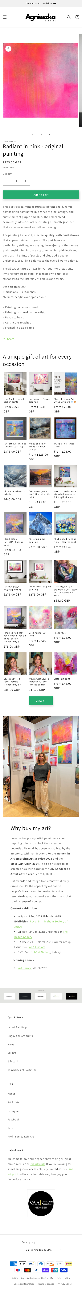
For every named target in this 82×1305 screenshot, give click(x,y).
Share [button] (10, 339)
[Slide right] (49, 134)
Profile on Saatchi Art (21, 1136)
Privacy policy (65, 1283)
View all (41, 700)
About (11, 1093)
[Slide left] (32, 134)
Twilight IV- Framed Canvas (64, 445)
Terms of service (46, 1283)
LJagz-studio (26, 1278)
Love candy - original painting (40, 588)
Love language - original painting (12, 588)
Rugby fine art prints (20, 1036)
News (11, 1044)
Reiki (11, 1128)
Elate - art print (62, 678)
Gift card (13, 1061)
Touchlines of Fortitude (22, 1070)
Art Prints (13, 1102)
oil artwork (38, 1164)
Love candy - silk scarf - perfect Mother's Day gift (12, 681)
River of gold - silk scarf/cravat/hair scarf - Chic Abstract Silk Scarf (65, 591)
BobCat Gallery (40, 952)
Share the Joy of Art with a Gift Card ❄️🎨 (65, 400)
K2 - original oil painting (37, 540)
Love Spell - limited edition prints (14, 400)
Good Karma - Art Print (38, 634)
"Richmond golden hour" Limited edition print (40, 494)
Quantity (7, 173)
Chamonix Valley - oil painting (15, 493)
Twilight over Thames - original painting (15, 445)
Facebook (14, 1119)
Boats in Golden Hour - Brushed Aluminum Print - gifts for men (65, 494)
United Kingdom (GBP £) (39, 1249)
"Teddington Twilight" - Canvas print (13, 541)
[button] (5, 17)
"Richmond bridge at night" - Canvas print (65, 540)
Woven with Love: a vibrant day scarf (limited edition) (39, 681)
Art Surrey (24, 968)
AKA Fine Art (37, 947)
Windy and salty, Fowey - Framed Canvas (38, 446)
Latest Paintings (17, 1027)
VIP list (12, 1053)
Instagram (14, 1111)
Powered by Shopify (43, 1278)
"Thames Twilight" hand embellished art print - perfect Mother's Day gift (15, 637)
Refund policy (63, 1278)
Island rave (60, 632)
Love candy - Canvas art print (39, 400)
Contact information (24, 1283)
